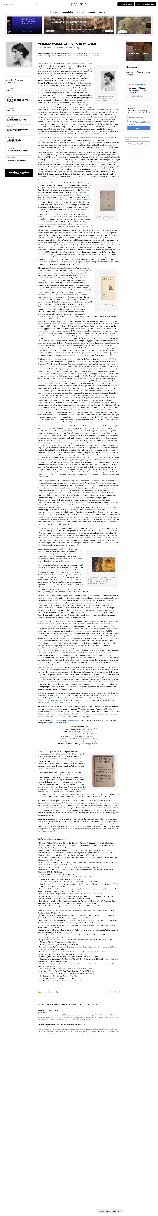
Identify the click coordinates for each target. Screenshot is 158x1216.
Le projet (54, 12)
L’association (67, 12)
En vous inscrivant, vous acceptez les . (138, 122)
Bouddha (80, 68)
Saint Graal (53, 383)
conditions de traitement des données (138, 123)
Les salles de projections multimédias (19, 173)
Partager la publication (139, 144)
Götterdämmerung (45, 667)
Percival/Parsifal (82, 192)
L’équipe (80, 12)
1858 (76, 703)
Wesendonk (58, 703)
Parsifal (61, 467)
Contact (91, 12)
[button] (148, 25)
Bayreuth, (56, 240)
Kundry (97, 412)
